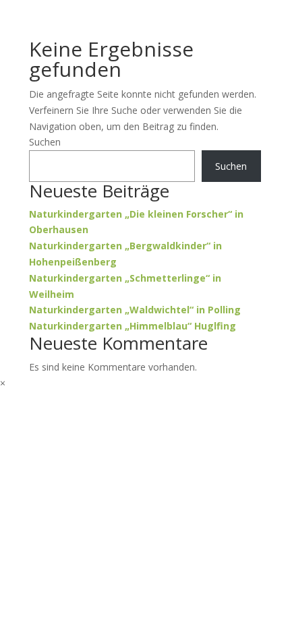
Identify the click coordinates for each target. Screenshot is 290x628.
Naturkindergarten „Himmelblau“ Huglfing (132, 325)
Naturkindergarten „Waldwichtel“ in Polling (135, 309)
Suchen (45, 141)
